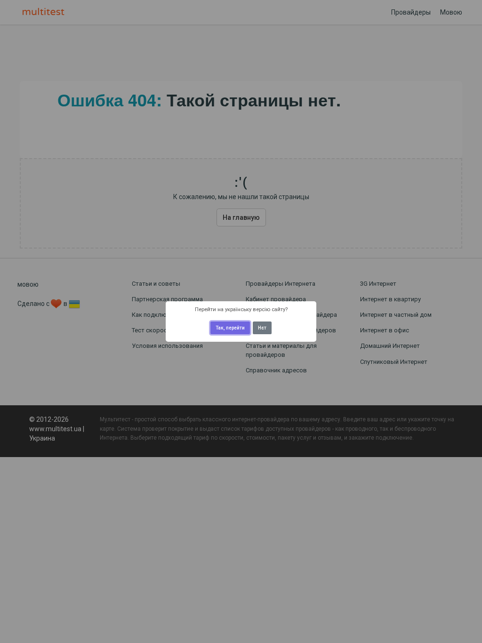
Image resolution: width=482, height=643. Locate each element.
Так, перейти (230, 327)
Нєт (262, 327)
